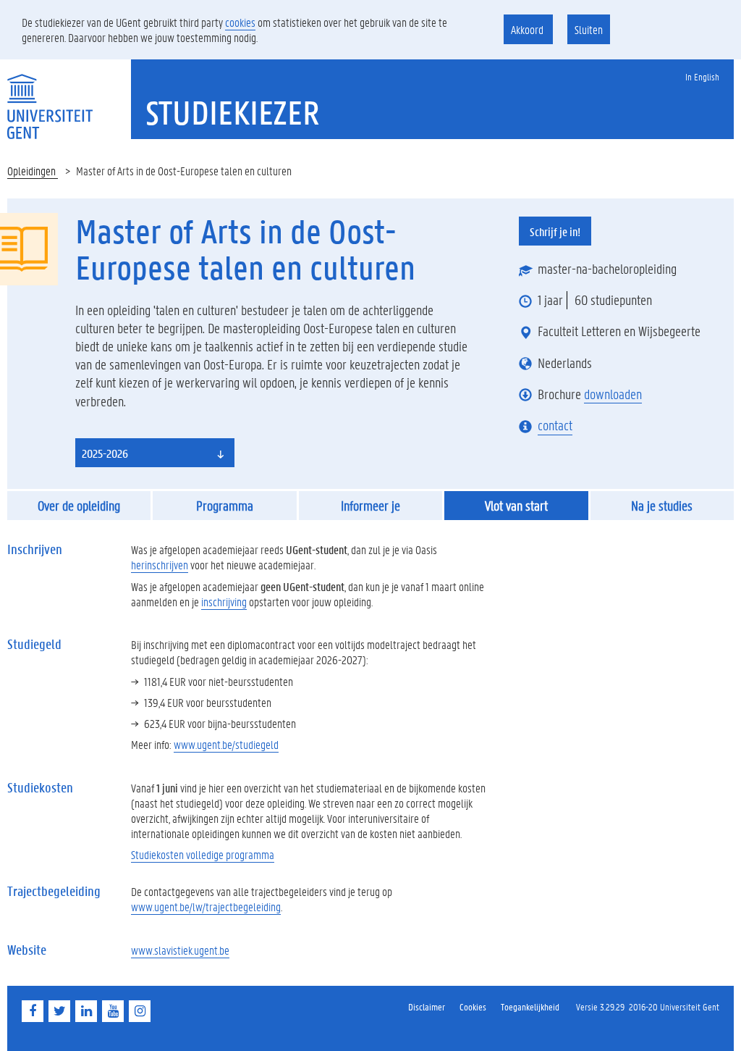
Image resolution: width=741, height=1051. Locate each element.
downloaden (613, 394)
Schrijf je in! (555, 231)
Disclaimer (426, 1006)
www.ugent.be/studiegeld (226, 744)
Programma (224, 505)
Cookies (473, 1006)
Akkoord (528, 29)
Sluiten (589, 29)
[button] (154, 452)
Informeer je (370, 505)
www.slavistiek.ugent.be (180, 950)
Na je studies (662, 505)
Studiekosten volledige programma (202, 854)
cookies (240, 22)
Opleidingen (32, 170)
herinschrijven (159, 564)
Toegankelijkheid (530, 1006)
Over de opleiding (79, 505)
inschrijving (224, 601)
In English (702, 76)
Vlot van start (516, 505)
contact (555, 425)
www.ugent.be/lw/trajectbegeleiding (206, 906)
